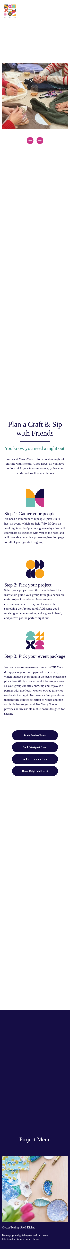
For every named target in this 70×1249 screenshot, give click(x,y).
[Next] (40, 140)
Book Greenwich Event (35, 759)
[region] (35, 104)
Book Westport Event (35, 747)
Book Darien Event (35, 735)
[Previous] (30, 140)
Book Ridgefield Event (35, 771)
